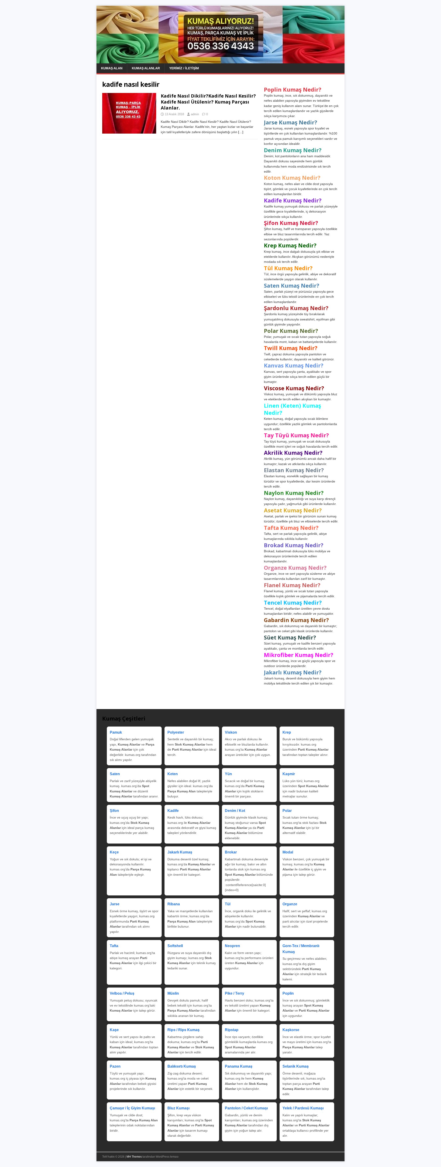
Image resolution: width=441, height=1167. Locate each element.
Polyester (175, 732)
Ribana (173, 904)
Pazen (115, 1066)
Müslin (173, 993)
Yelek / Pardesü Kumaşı (303, 1108)
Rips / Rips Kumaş (183, 1030)
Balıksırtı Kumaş (181, 1066)
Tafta (114, 946)
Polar (287, 811)
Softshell (175, 946)
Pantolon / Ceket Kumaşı (246, 1108)
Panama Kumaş (238, 1066)
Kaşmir (289, 774)
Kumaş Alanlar (146, 68)
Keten (172, 774)
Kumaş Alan (111, 68)
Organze (290, 904)
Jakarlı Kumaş (179, 852)
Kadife (173, 811)
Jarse (114, 904)
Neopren (232, 946)
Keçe (114, 852)
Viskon (231, 732)
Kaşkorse (291, 1030)
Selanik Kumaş (296, 1066)
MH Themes (134, 1156)
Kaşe (114, 1030)
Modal (288, 852)
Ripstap (231, 1030)
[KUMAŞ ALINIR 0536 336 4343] (220, 61)
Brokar (231, 852)
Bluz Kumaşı (178, 1108)
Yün (228, 774)
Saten (115, 774)
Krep (287, 732)
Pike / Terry (234, 993)
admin (195, 114)
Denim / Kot (235, 811)
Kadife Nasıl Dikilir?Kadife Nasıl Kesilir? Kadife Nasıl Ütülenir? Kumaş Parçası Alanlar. (208, 102)
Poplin (288, 993)
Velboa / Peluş (122, 993)
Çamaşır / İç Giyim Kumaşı (132, 1108)
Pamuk (116, 732)
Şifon (114, 811)
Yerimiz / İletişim (184, 68)
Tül (227, 904)
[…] (240, 132)
